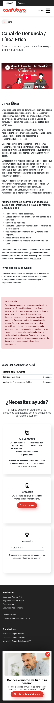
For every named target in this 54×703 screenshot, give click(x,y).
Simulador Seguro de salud (13, 634)
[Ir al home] (14, 11)
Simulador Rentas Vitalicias (14, 637)
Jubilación (9, 3)
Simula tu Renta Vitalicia (27, 694)
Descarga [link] (47, 377)
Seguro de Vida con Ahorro (13, 601)
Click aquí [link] (36, 259)
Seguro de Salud (9, 604)
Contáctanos (27, 505)
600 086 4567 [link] (17, 449)
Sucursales (27, 541)
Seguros (21, 3)
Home (8, 22)
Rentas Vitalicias (9, 615)
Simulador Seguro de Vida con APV (17, 641)
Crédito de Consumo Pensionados (16, 618)
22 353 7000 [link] (17, 446)
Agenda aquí (27, 455)
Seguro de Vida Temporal (13, 608)
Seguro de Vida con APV (12, 597)
